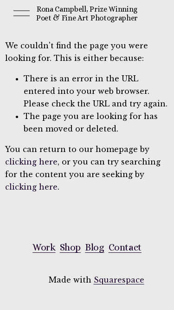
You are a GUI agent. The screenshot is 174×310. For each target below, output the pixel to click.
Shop (70, 247)
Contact (125, 247)
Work (43, 247)
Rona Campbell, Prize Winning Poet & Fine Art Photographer (87, 13)
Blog (94, 247)
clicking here (31, 161)
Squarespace (119, 279)
